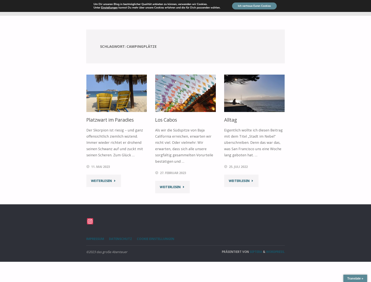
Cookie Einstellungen (155, 239)
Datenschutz (120, 239)
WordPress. (275, 252)
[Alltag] (254, 93)
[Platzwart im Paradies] (116, 93)
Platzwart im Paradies (110, 120)
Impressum (95, 239)
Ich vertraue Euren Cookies (254, 6)
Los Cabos (166, 120)
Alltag (230, 120)
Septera (255, 252)
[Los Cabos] (185, 93)
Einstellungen (109, 7)
